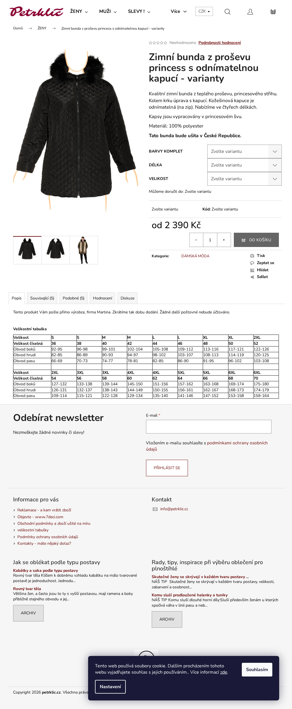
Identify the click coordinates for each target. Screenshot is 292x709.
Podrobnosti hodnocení (219, 42)
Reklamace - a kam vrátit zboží (44, 510)
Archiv (28, 613)
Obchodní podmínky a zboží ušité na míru (53, 523)
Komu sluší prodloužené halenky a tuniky (190, 595)
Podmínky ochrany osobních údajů (47, 537)
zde (223, 672)
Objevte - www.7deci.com (40, 517)
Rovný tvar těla (27, 589)
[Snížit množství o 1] (196, 240)
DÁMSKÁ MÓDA (195, 256)
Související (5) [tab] (42, 298)
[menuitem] (79, 11)
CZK (202, 11)
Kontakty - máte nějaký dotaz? (44, 543)
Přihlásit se (167, 468)
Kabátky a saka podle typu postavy (45, 570)
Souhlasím (257, 670)
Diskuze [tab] (127, 298)
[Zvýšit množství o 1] (224, 240)
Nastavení (110, 687)
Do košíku (260, 240)
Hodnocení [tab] (102, 298)
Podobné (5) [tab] (73, 298)
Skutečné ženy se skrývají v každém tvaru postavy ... (200, 577)
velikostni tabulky (32, 530)
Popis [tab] (17, 298)
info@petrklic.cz (174, 509)
